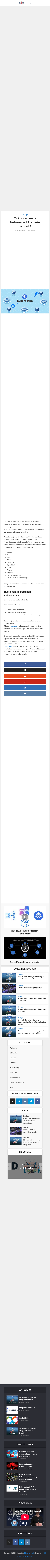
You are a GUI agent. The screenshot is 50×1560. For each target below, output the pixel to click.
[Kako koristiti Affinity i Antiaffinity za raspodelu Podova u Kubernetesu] (16, 1119)
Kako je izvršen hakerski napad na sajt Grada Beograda (28, 1477)
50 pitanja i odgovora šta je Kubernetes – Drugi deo (31, 1142)
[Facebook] (37, 1101)
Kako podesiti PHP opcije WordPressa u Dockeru (27, 1489)
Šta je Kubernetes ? (27, 1408)
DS (45, 1553)
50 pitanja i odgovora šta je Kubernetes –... (27, 1398)
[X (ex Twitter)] (12, 1101)
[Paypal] (31, 1101)
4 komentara (23, 1459)
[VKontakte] (25, 1101)
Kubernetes (14, 626)
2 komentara (23, 1482)
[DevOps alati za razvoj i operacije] (16, 1131)
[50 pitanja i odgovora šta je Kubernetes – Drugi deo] (16, 1141)
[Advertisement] (25, 109)
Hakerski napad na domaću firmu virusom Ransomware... (28, 1454)
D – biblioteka (25, 1168)
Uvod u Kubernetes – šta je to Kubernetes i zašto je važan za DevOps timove (32, 1022)
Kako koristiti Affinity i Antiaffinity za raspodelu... (31, 1121)
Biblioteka (25, 1165)
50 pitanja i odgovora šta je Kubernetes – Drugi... (27, 1430)
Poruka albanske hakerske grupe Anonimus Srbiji (26, 1466)
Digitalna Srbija (29, 1553)
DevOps (25, 215)
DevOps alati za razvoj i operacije (30, 987)
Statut (19, 1556)
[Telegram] (19, 1101)
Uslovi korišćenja (27, 1556)
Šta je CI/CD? (24, 1418)
